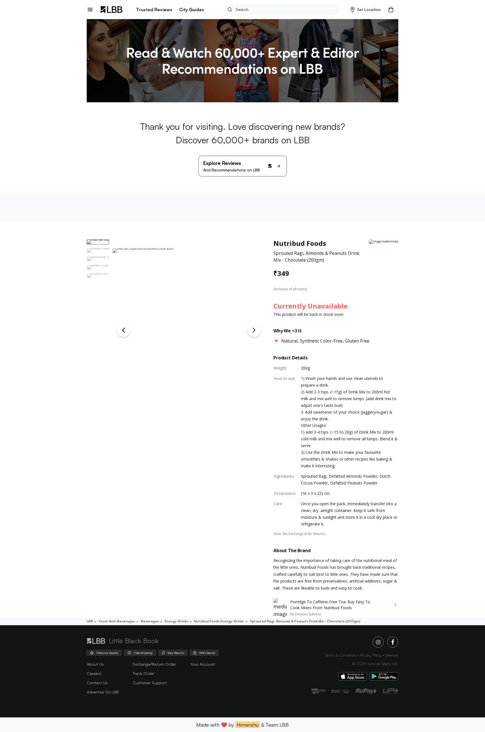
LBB (90, 621)
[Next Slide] (254, 330)
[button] (365, 9)
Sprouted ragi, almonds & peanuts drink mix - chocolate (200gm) (305, 621)
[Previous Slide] (123, 330)
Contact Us (97, 682)
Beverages (150, 621)
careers (94, 673)
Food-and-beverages (117, 621)
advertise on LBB (103, 692)
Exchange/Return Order (154, 664)
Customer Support (150, 682)
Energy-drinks (176, 621)
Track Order (143, 673)
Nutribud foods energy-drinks (219, 621)
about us (95, 664)
